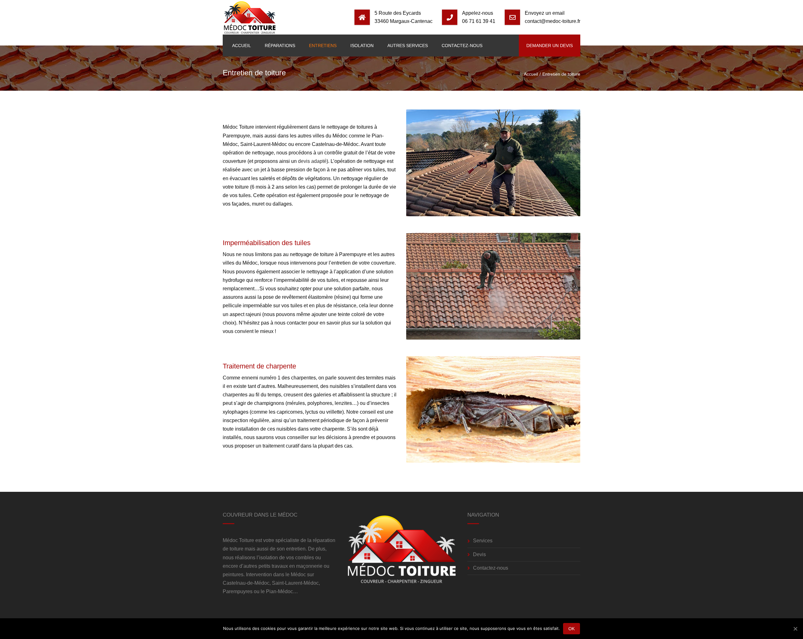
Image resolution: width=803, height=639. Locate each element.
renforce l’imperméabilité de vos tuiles (296, 280)
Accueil (241, 45)
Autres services (407, 45)
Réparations (280, 45)
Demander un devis (549, 45)
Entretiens (323, 45)
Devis (479, 554)
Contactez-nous (462, 45)
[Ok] (795, 629)
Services (482, 540)
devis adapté (312, 161)
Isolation (362, 45)
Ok (571, 628)
